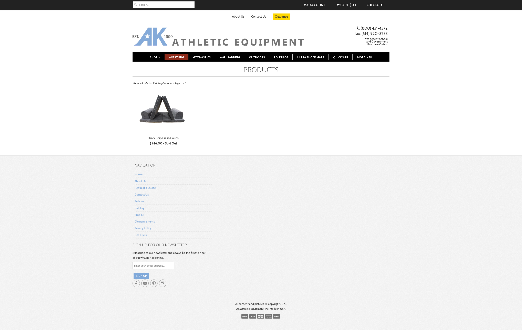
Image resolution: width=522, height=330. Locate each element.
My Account (314, 5)
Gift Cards (141, 235)
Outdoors (257, 57)
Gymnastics (202, 57)
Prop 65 (139, 215)
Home (139, 174)
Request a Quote (145, 188)
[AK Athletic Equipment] (218, 42)
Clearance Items (145, 221)
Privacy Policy (143, 228)
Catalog (139, 208)
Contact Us (258, 16)
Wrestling (176, 57)
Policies (139, 201)
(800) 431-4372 (374, 28)
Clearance (281, 16)
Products (261, 69)
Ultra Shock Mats (310, 57)
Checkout (375, 5)
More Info (364, 57)
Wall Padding (230, 57)
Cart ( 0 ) (348, 5)
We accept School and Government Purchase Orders (376, 41)
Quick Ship (340, 57)
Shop (155, 57)
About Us (238, 16)
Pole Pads (281, 57)
